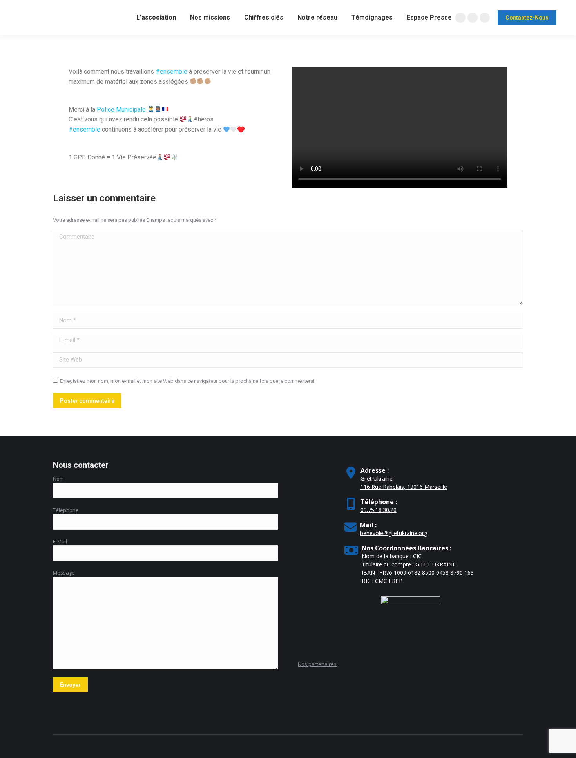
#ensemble (171, 71)
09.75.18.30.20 (378, 510)
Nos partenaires (317, 664)
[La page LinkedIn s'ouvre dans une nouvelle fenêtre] (485, 18)
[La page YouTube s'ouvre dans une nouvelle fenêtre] (472, 18)
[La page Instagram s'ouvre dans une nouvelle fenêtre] (460, 18)
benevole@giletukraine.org (393, 533)
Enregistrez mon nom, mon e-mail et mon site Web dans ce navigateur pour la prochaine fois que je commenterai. (187, 381)
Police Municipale (121, 109)
